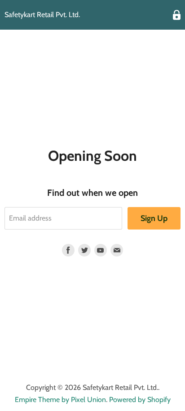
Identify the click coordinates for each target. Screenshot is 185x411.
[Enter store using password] (176, 15)
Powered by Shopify (140, 399)
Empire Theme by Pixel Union (60, 399)
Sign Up (154, 218)
